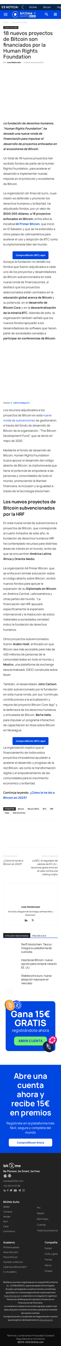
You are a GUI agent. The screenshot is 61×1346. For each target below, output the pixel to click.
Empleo (48, 1270)
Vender (6, 1216)
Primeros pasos (11, 1247)
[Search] (46, 14)
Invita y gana (51, 1253)
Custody (41, 1224)
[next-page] (10, 991)
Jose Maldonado (14, 62)
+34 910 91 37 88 (11, 1185)
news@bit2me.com (13, 1180)
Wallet (6, 1206)
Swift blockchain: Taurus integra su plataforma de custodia (36, 948)
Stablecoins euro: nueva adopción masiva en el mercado (36, 979)
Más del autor (39, 935)
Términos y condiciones (19, 1335)
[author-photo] (30, 902)
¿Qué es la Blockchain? (15, 1266)
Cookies (49, 1335)
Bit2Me (33, 7)
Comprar (7, 1211)
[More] (6, 840)
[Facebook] (6, 72)
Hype (7, 812)
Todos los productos (47, 1230)
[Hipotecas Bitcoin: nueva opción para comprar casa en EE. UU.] (11, 963)
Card (5, 1226)
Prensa (48, 1259)
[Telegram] (51, 72)
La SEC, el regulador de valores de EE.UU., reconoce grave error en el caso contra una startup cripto (44, 867)
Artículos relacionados (16, 935)
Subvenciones (19, 812)
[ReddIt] (36, 72)
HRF (51, 809)
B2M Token (42, 1219)
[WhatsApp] (21, 72)
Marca (48, 1265)
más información (12, 1296)
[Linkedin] (29, 72)
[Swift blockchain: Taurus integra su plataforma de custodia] (11, 948)
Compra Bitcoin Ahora (30, 1142)
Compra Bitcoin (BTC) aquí (30, 255)
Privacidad (38, 1335)
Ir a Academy (10, 1271)
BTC (44, 809)
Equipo (48, 1248)
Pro (38, 1207)
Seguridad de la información (30, 1338)
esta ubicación (46, 1320)
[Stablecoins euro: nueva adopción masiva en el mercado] (11, 979)
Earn (5, 1221)
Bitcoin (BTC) (33, 809)
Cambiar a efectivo (13, 1261)
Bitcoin (47, 7)
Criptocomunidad (19, 22)
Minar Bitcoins (10, 1252)
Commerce (9, 1231)
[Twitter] (14, 72)
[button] (5, 14)
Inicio (5, 22)
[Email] (44, 72)
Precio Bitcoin (10, 1257)
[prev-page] (5, 991)
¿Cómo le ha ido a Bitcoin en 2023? (13, 862)
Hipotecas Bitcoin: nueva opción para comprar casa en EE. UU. (39, 963)
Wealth (40, 1213)
